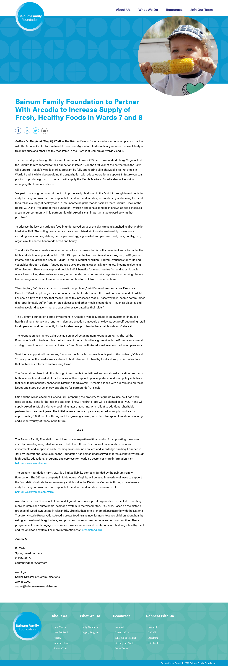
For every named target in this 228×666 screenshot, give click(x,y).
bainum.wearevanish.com (31, 463)
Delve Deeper (122, 648)
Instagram (153, 637)
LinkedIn (152, 632)
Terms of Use (60, 648)
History (57, 637)
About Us (123, 9)
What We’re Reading (125, 637)
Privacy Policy (167, 663)
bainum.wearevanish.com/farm (34, 492)
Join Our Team (201, 9)
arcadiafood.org (92, 530)
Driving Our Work (124, 643)
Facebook (152, 627)
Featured (119, 627)
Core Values (60, 627)
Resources (174, 9)
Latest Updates (122, 632)
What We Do (148, 9)
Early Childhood (90, 627)
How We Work (61, 632)
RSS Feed (153, 643)
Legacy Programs (90, 632)
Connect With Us (160, 615)
